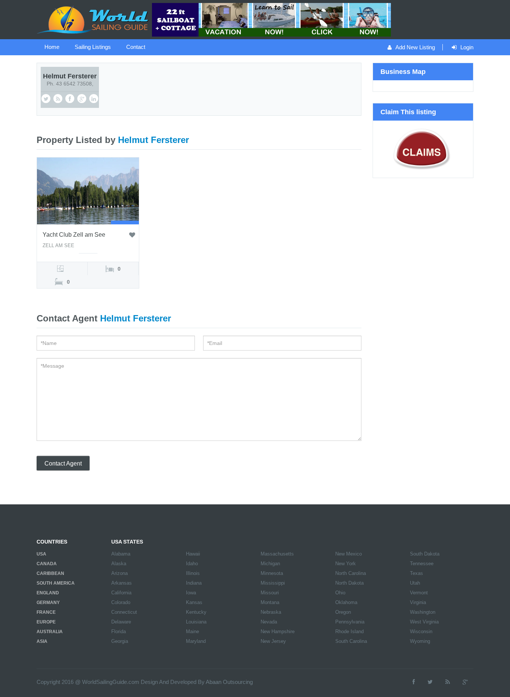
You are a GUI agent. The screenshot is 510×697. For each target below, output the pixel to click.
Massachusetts (277, 554)
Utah (415, 583)
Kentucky (196, 612)
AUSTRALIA (50, 631)
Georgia (119, 641)
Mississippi (273, 583)
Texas (416, 573)
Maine (192, 631)
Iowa (191, 592)
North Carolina (350, 573)
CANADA (47, 563)
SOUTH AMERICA (56, 583)
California (121, 592)
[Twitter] (430, 682)
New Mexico (348, 554)
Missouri (270, 592)
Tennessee (421, 563)
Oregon (343, 612)
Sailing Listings (93, 47)
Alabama (120, 554)
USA (41, 554)
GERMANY (48, 602)
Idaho (192, 563)
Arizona (119, 573)
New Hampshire (278, 631)
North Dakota (349, 583)
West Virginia (424, 622)
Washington (422, 612)
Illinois (193, 573)
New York (345, 563)
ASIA (42, 641)
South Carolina (351, 641)
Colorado (120, 602)
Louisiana (196, 622)
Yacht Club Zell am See (74, 234)
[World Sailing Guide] (93, 19)
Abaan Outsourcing (229, 682)
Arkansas (121, 583)
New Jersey (273, 641)
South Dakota (424, 554)
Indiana (194, 583)
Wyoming (420, 641)
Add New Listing (415, 47)
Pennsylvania (349, 622)
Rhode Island (349, 631)
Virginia (418, 602)
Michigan (270, 563)
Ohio (340, 592)
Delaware (121, 622)
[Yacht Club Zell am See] (88, 190)
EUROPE (46, 622)
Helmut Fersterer (70, 76)
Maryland (196, 641)
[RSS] (447, 682)
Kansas (194, 602)
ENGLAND (48, 592)
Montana (270, 602)
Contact (135, 47)
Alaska (118, 563)
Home (51, 47)
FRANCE (46, 612)
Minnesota (272, 573)
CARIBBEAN (50, 573)
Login (466, 47)
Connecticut (124, 612)
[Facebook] (414, 682)
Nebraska (271, 612)
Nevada (269, 622)
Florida (118, 631)
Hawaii (193, 554)
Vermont (419, 592)
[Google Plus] (465, 682)
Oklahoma (346, 602)
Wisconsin (421, 631)
